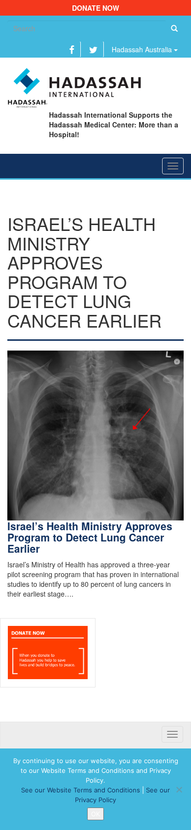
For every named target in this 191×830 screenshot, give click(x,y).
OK (95, 814)
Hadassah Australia (143, 49)
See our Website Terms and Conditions (80, 790)
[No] (179, 789)
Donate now (95, 8)
